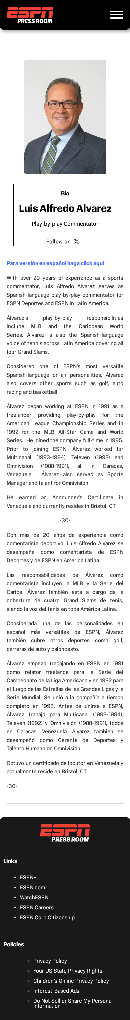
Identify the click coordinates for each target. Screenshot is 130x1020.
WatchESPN (34, 897)
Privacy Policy (50, 961)
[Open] (116, 15)
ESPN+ (28, 877)
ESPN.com (32, 887)
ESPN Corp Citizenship (47, 917)
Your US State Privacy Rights (67, 971)
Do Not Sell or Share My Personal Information (73, 1003)
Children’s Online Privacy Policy (71, 981)
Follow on (58, 241)
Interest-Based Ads (56, 991)
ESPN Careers (37, 907)
